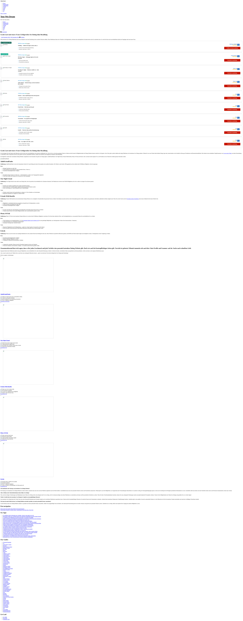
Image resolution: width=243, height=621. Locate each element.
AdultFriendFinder (5, 294)
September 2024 (6, 619)
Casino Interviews (6, 556)
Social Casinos (6, 601)
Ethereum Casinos (6, 566)
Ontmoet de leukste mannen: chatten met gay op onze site (14, 530)
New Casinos (5, 587)
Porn (4, 9)
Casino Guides (6, 554)
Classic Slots (5, 560)
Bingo (4, 550)
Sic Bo (4, 599)
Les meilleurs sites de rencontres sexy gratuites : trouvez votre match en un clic (18, 515)
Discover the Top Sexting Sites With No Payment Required (12, 508)
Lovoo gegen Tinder (227, 153)
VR (3, 10)
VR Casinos (5, 609)
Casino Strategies (6, 559)
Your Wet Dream (8, 16)
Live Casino (5, 581)
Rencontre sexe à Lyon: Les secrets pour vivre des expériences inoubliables (18, 537)
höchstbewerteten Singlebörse (133, 198)
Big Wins (5, 549)
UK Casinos (5, 604)
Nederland (5, 585)
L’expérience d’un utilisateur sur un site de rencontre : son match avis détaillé (18, 517)
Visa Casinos (5, 607)
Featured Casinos (6, 569)
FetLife (2, 479)
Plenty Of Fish (4, 433)
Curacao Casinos (6, 562)
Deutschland (4, 31)
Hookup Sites (5, 4)
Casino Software (6, 558)
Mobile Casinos (6, 584)
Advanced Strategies (7, 542)
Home (4, 3)
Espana (4, 565)
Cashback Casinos (6, 553)
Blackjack (5, 551)
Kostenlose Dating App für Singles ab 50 (31, 220)
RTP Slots (5, 594)
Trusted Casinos (6, 602)
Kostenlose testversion (5, 301)
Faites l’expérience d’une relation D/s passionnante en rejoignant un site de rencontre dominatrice (22, 518)
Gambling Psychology (7, 573)
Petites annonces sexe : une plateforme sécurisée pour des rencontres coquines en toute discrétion (22, 523)
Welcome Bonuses (6, 611)
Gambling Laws (6, 571)
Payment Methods (6, 590)
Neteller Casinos (6, 586)
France (4, 570)
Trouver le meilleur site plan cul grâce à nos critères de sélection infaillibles (17, 521)
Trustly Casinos (6, 603)
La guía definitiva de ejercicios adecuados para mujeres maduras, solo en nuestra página (20, 531)
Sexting (4, 6)
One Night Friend (5, 340)
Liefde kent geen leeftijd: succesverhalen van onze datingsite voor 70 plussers (18, 525)
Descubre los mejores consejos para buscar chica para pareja (15, 527)
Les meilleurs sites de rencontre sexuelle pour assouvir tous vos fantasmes (17, 526)
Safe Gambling (6, 595)
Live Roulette (5, 582)
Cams (4, 7)
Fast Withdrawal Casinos (8, 568)
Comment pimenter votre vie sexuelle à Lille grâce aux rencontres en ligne (17, 533)
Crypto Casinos (6, 561)
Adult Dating (5, 5)
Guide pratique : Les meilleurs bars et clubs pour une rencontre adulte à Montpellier (19, 535)
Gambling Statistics (7, 574)
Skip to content (4, 13)
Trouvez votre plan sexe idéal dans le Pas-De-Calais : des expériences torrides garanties (20, 532)
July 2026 (5, 617)
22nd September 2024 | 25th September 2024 (10, 37)
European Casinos (6, 567)
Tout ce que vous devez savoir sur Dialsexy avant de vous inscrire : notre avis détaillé (19, 522)
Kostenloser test (4, 347)
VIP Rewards (5, 606)
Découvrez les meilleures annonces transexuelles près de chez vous (16, 519)
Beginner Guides (6, 548)
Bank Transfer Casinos (7, 546)
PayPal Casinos (6, 591)
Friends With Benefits (6, 386)
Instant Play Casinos (7, 576)
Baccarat (4, 545)
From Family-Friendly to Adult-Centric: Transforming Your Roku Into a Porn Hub (17, 510)
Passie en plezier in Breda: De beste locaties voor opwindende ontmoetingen (18, 524)
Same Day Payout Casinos (8, 596)
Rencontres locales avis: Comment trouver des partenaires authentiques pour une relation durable (22, 516)
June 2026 (5, 618)
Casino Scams (6, 557)
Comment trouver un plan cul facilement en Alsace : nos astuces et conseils (17, 529)
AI (3, 11)
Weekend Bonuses (6, 610)
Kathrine (22, 37)
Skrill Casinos (6, 600)
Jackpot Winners (6, 578)
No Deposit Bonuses (7, 589)
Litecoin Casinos (6, 579)
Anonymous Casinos (7, 544)
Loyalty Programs (6, 583)
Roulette (4, 593)
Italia (4, 577)
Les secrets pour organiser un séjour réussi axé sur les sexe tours (15, 534)
